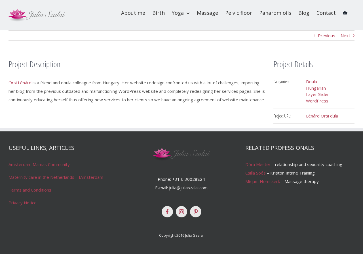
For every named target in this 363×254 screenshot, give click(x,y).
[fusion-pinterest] (195, 211)
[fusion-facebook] (167, 211)
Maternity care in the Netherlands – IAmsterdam (56, 177)
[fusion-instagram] (181, 211)
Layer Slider (317, 94)
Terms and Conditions (30, 190)
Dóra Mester (258, 164)
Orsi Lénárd (20, 82)
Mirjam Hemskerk (262, 181)
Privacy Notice (23, 202)
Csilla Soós (255, 173)
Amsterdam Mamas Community (39, 164)
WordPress (317, 101)
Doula (311, 81)
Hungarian (316, 88)
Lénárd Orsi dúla (322, 116)
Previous (326, 35)
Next (345, 35)
